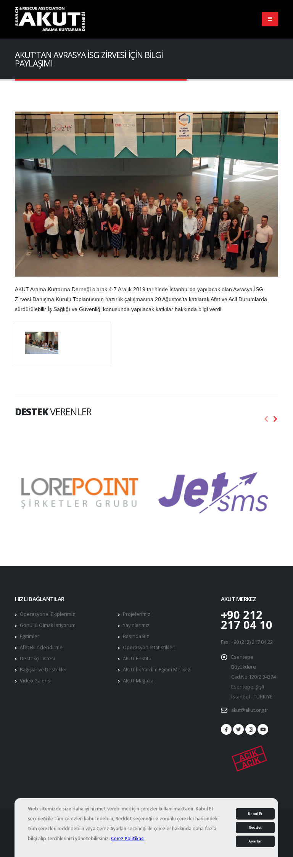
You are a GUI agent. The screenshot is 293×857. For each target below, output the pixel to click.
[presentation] (266, 419)
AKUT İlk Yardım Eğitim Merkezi (157, 669)
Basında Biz (136, 636)
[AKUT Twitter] (238, 729)
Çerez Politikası (128, 838)
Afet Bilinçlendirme (41, 647)
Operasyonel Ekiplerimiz (47, 614)
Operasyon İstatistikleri (149, 647)
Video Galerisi (36, 680)
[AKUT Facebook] (226, 729)
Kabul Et (255, 814)
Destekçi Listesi (37, 658)
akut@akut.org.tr (249, 710)
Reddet (255, 828)
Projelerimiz (136, 614)
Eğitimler (29, 636)
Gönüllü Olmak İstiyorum (48, 625)
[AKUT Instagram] (250, 729)
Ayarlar (255, 841)
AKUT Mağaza (138, 680)
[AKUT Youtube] (263, 729)
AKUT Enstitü (137, 658)
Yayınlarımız (136, 625)
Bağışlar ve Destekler (43, 669)
